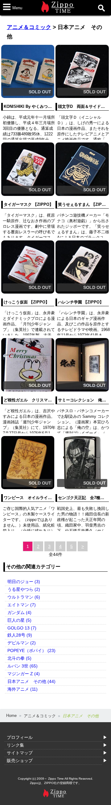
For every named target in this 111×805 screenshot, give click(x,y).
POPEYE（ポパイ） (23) (31, 650)
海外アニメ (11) (22, 689)
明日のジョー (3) (23, 581)
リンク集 (15, 745)
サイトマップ (20, 752)
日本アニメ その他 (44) (31, 681)
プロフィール (20, 737)
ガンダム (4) (19, 612)
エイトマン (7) (21, 604)
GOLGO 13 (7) (21, 627)
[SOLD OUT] (27, 96)
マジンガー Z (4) (23, 673)
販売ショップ (20, 760)
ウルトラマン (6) (23, 597)
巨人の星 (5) (19, 620)
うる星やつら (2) (23, 589)
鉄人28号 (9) (19, 635)
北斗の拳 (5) (19, 658)
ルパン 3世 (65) (22, 665)
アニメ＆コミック (29, 27)
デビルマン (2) (21, 642)
